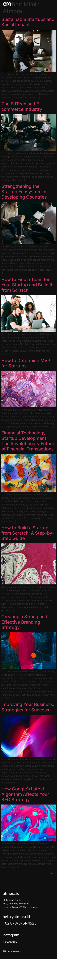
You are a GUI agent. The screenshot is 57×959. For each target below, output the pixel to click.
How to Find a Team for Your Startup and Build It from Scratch (27, 285)
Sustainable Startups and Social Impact (28, 22)
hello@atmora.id (16, 916)
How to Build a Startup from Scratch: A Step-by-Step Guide (27, 533)
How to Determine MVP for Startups (25, 363)
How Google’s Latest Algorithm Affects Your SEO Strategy (25, 794)
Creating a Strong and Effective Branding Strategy (24, 622)
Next (52, 873)
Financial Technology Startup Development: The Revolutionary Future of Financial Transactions (27, 441)
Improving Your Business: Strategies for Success (27, 707)
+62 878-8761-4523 (20, 923)
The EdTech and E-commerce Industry (21, 106)
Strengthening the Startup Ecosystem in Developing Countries (24, 192)
